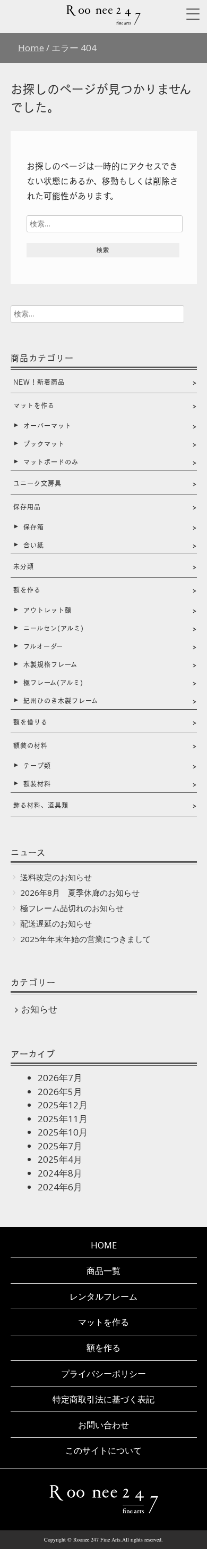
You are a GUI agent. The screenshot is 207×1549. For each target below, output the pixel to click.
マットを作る (34, 405)
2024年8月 (60, 1173)
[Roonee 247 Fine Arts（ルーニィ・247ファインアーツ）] (103, 21)
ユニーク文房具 (37, 483)
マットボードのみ (51, 461)
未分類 (23, 566)
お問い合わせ (103, 1424)
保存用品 (27, 506)
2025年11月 (63, 1119)
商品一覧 (103, 1270)
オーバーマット (47, 425)
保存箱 (33, 526)
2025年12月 (63, 1105)
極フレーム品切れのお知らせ (72, 908)
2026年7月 (60, 1078)
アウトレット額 (47, 609)
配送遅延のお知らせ (56, 923)
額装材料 (37, 783)
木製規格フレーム (50, 664)
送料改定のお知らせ (56, 877)
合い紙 (33, 544)
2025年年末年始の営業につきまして (85, 939)
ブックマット (44, 443)
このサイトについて (103, 1450)
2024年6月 (60, 1187)
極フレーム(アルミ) (53, 682)
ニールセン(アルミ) (53, 627)
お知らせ (39, 1009)
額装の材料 (30, 745)
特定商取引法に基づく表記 (103, 1399)
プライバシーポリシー (103, 1373)
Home (104, 1245)
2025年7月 (60, 1146)
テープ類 (37, 765)
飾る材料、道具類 (40, 804)
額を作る (27, 589)
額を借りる (30, 721)
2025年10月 (63, 1132)
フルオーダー (43, 646)
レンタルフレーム (103, 1296)
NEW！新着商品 (39, 381)
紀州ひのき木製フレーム (60, 700)
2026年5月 (60, 1091)
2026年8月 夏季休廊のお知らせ (80, 892)
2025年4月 (60, 1159)
